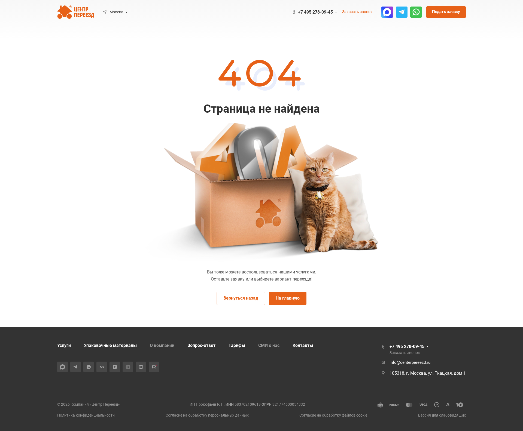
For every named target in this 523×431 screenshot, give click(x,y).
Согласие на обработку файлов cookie (333, 415)
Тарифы (237, 345)
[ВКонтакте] (101, 367)
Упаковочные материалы (110, 345)
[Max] (387, 12)
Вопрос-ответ (201, 345)
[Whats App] (416, 12)
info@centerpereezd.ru (410, 362)
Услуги (64, 345)
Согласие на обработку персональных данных (207, 415)
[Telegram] (402, 12)
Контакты (303, 345)
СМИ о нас (268, 345)
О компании (162, 345)
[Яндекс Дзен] (115, 367)
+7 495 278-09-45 (315, 12)
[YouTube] (141, 367)
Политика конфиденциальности (86, 415)
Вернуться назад (240, 298)
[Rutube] (154, 367)
